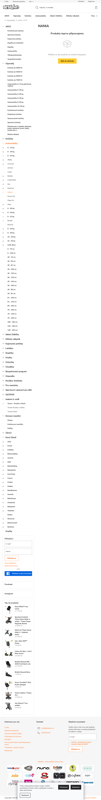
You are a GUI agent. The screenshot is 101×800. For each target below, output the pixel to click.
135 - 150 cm (12, 330)
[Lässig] (72, 768)
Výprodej (10, 63)
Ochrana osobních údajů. (13, 733)
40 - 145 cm (11, 281)
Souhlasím (76, 787)
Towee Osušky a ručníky (16, 407)
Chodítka (10, 366)
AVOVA (10, 168)
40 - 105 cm (11, 269)
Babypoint (11, 507)
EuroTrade (11, 474)
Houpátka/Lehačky (14, 59)
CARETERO (11, 180)
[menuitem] (7, 16)
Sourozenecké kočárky (15, 118)
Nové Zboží (11, 437)
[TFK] (28, 768)
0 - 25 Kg (10, 156)
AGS (9, 442)
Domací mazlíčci (13, 416)
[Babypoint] (13, 768)
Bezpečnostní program (16, 371)
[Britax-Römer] (13, 782)
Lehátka (9, 348)
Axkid (9, 172)
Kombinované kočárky (15, 31)
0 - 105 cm (11, 253)
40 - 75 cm (11, 257)
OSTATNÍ (10, 394)
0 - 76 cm (10, 249)
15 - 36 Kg (11, 237)
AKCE (8, 26)
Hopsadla (10, 376)
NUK (9, 462)
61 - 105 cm (11, 298)
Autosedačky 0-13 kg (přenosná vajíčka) (19, 85)
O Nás (6, 1)
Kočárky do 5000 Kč (14, 76)
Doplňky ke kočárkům (15, 43)
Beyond (10, 225)
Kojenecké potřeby (14, 39)
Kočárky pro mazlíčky (15, 424)
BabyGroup (11, 498)
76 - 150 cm (11, 318)
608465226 (45, 733)
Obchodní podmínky (19, 1)
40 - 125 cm (11, 273)
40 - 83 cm (11, 261)
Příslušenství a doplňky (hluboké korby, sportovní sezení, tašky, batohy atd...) (19, 128)
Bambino (10, 527)
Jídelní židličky (12, 334)
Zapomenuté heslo (11, 566)
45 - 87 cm (11, 293)
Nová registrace (10, 563)
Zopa (9, 204)
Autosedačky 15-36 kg (15, 106)
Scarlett (10, 494)
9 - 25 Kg (10, 229)
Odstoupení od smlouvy (13, 736)
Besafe (9, 221)
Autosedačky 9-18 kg (15, 98)
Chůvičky (10, 362)
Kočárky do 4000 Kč (14, 72)
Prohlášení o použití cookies (14, 747)
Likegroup (11, 502)
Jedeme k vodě (12, 399)
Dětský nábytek (13, 134)
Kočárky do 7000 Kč (14, 80)
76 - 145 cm (11, 314)
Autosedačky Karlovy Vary (54, 762)
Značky (9, 531)
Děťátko (41, 762)
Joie (8, 184)
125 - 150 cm (12, 326)
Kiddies (10, 486)
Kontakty (8, 739)
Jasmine (10, 458)
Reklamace (8, 750)
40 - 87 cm (11, 265)
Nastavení (25, 795)
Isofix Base (11, 245)
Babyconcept (12, 523)
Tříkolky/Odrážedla (14, 55)
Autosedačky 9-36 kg (15, 102)
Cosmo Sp (11, 196)
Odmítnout (64, 787)
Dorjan (9, 515)
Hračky (9, 357)
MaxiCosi (10, 188)
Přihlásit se (11, 558)
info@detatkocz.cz (47, 728)
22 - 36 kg (11, 241)
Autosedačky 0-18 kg (15, 90)
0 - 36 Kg (10, 208)
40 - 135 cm (11, 277)
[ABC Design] (59, 775)
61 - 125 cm (11, 302)
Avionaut (10, 164)
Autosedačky (12, 51)
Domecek (10, 519)
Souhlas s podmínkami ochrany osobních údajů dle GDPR (81, 743)
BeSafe (10, 176)
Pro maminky (12, 385)
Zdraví (8, 432)
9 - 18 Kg (10, 212)
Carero (9, 478)
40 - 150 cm (11, 285)
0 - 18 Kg (10, 152)
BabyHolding (12, 466)
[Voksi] (87, 768)
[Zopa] (87, 775)
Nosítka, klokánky (14, 380)
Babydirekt (11, 470)
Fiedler (10, 482)
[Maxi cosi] (87, 782)
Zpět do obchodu (67, 61)
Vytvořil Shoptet (90, 798)
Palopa (10, 420)
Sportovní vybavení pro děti (19, 390)
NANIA (10, 192)
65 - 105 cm (11, 306)
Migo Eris (10, 200)
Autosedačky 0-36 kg (15, 94)
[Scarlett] (44, 775)
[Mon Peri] (29, 775)
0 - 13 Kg (10, 148)
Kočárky (9, 138)
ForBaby (10, 450)
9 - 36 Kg (10, 233)
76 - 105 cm (11, 310)
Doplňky (10, 47)
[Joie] (15, 775)
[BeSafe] (57, 768)
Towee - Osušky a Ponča (16, 403)
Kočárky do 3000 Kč (14, 68)
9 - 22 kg (10, 217)
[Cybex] (74, 775)
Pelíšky (10, 428)
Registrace (91, 1)
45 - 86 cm (11, 289)
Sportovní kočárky (14, 35)
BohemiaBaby (12, 454)
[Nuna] (43, 768)
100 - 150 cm (12, 322)
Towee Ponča (12, 412)
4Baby (9, 160)
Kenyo (9, 446)
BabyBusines (12, 490)
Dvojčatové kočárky (14, 114)
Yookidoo (10, 511)
